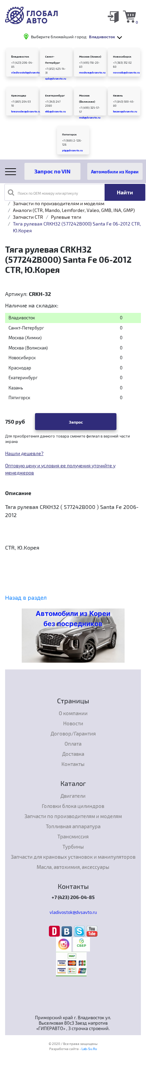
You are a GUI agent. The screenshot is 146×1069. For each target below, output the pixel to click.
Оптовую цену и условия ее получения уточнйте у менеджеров (60, 469)
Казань (118, 95)
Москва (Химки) (90, 56)
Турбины (73, 846)
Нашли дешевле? (24, 453)
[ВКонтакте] (67, 930)
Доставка (73, 754)
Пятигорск (69, 134)
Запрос (76, 422)
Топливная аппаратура (73, 826)
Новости (73, 723)
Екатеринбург (55, 95)
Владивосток (20, 56)
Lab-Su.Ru (89, 1049)
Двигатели (73, 796)
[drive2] (55, 930)
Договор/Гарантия (73, 733)
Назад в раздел (26, 597)
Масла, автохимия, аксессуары (73, 867)
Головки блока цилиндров (73, 806)
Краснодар (18, 95)
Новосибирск (122, 56)
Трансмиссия (73, 836)
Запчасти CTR (28, 217)
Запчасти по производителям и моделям (58, 203)
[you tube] (92, 930)
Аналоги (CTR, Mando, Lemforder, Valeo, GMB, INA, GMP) (74, 210)
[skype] (80, 930)
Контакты (73, 764)
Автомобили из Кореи (115, 171)
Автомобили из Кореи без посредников (73, 619)
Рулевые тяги (66, 217)
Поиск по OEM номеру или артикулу (48, 193)
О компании (73, 713)
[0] (129, 16)
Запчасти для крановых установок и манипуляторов (73, 857)
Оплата (73, 744)
